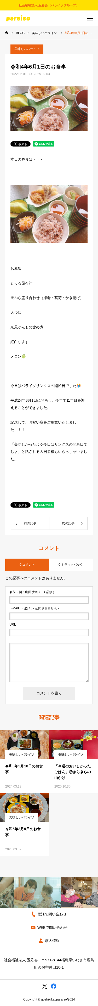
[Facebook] (53, 986)
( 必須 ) (31, 592)
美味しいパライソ (26, 49)
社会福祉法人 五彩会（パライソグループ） (49, 5)
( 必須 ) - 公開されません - (34, 608)
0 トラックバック (71, 564)
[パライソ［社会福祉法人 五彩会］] (18, 18)
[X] (44, 986)
